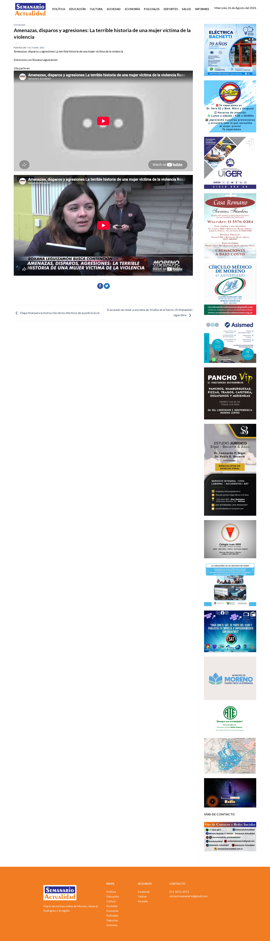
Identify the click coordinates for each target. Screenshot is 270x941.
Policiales (151, 9)
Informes (202, 9)
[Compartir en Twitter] (107, 286)
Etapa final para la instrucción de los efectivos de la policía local (59, 313)
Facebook (144, 891)
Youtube (143, 901)
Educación (77, 9)
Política (58, 9)
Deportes (171, 9)
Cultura (96, 9)
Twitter (142, 896)
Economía (132, 9)
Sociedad (114, 9)
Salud (186, 9)
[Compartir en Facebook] (100, 286)
